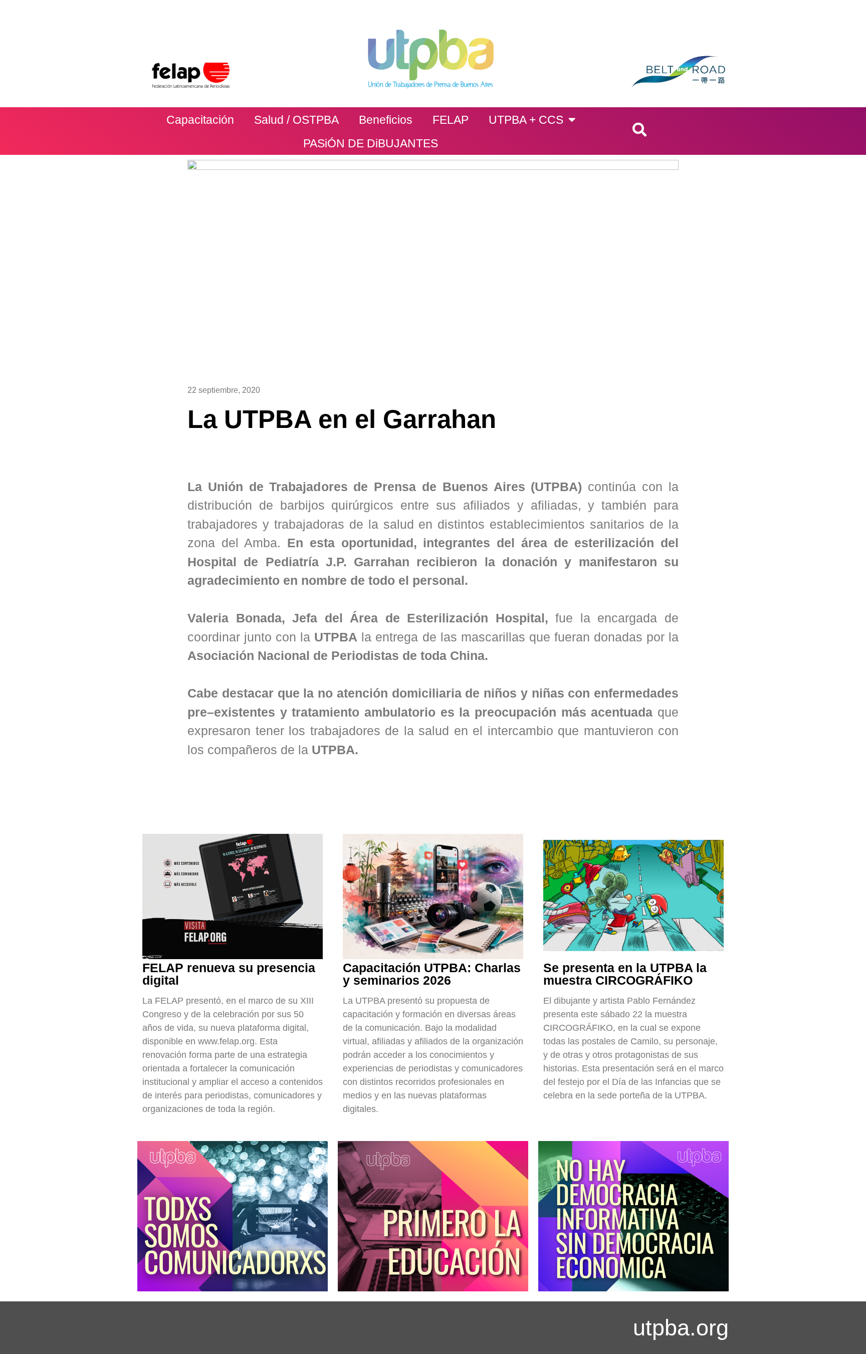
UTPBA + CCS (526, 119)
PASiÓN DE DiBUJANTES (370, 143)
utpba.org (681, 1327)
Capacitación (200, 119)
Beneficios (385, 119)
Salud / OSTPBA (296, 119)
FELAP (450, 119)
